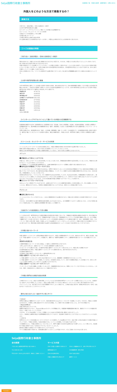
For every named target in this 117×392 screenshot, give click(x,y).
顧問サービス (73, 357)
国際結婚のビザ (52, 350)
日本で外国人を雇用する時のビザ (57, 346)
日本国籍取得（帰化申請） (77, 350)
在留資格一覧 (86, 3)
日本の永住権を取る (53, 353)
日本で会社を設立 (74, 353)
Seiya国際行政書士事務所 (15, 3)
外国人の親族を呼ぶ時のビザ (56, 357)
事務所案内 (103, 3)
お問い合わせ (111, 3)
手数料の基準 (95, 3)
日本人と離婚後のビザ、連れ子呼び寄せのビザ (82, 346)
